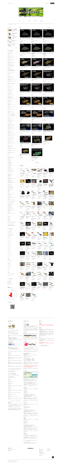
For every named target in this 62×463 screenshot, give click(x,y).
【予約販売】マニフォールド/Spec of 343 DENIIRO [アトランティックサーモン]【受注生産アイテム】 (28, 228)
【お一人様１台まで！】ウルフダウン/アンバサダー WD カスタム (33, 287)
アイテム (53, 3)
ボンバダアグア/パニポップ (22, 277)
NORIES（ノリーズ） (12, 24)
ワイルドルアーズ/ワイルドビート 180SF (28, 246)
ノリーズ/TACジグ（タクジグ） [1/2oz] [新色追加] (48, 53)
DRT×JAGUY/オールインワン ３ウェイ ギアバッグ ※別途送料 (39, 207)
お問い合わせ (48, 450)
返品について (40, 451)
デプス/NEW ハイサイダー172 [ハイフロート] (28, 266)
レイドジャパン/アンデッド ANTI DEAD (51, 287)
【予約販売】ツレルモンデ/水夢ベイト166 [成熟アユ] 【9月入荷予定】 (22, 287)
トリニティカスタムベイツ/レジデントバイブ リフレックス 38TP (14, 34)
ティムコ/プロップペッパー (33, 298)
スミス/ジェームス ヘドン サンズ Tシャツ (51, 237)
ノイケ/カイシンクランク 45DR (33, 216)
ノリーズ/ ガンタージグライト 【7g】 (48, 92)
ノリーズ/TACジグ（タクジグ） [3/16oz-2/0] (25, 39)
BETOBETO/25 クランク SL (14, 40)
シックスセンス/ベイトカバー (39, 277)
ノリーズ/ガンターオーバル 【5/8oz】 (36, 131)
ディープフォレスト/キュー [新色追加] (28, 298)
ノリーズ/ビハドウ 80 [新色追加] (45, 227)
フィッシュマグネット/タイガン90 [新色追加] (22, 216)
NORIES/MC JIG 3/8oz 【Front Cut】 (25, 143)
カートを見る (48, 449)
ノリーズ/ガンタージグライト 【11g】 (25, 92)
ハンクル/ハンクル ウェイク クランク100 (33, 195)
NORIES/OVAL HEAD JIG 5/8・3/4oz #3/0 (25, 155)
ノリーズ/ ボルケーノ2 (28, 184)
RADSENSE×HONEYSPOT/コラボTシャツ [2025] (51, 196)
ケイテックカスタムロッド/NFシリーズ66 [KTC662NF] (28, 277)
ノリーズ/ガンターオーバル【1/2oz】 (24, 131)
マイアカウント (49, 448)
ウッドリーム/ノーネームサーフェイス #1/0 (51, 227)
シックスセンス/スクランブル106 (22, 227)
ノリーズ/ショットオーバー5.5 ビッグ (22, 246)
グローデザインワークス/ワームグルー (22, 184)
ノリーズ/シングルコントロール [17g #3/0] (22, 237)
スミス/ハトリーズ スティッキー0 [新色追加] (22, 173)
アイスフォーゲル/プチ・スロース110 (45, 277)
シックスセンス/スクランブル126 (33, 267)
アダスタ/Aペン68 (39, 246)
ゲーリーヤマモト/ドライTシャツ (28, 256)
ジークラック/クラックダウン (51, 173)
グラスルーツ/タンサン (39, 195)
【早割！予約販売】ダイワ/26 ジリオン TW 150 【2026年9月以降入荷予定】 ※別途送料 (51, 185)
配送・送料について (41, 450)
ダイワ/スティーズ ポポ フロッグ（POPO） (28, 216)
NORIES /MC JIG (45, 141)
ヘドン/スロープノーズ (39, 216)
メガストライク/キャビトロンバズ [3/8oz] (22, 298)
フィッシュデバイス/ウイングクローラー (51, 206)
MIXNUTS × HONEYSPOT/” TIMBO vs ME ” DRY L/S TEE (45, 237)
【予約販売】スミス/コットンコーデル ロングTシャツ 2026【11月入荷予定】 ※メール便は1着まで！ (39, 185)
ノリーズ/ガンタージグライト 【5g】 (36, 92)
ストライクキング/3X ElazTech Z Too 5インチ (33, 237)
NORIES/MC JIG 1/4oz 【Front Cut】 (48, 131)
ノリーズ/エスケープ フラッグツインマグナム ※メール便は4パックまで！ (22, 257)
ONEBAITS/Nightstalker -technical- (45, 287)
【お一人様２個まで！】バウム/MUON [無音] (14, 29)
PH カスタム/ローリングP (39, 226)
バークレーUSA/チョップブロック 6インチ (33, 227)
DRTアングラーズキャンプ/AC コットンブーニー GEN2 (45, 174)
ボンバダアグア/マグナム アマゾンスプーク (28, 237)
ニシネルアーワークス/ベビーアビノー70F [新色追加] (28, 207)
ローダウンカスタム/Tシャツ (51, 267)
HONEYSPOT (9, 450)
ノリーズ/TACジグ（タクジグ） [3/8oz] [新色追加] (36, 53)
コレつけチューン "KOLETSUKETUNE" (51, 277)
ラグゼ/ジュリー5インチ (28, 173)
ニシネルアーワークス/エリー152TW (39, 287)
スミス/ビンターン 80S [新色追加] (45, 267)
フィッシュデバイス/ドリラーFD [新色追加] (51, 216)
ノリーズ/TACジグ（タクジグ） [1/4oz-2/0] (36, 39)
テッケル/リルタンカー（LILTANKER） (45, 216)
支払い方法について (41, 449)
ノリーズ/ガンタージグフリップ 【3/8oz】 (24, 119)
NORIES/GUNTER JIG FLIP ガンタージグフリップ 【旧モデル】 (36, 157)
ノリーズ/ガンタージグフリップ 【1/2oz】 (35, 119)
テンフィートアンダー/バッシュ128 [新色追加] (45, 184)
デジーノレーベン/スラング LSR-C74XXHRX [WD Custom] (39, 174)
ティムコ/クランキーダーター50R (51, 246)
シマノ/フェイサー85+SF (45, 246)
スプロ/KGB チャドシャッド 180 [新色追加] (45, 195)
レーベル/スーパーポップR (45, 206)
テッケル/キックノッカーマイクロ (33, 277)
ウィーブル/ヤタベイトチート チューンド (33, 184)
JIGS (15, 24)
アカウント (48, 3)
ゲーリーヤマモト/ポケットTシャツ (45, 256)
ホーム (8, 24)
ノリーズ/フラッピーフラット (51, 256)
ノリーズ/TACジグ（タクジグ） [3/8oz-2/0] (48, 39)
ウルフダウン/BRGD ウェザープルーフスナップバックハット (28, 196)
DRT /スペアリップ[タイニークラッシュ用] (14, 37)
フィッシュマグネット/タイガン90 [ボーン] (33, 256)
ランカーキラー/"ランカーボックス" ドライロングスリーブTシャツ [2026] (22, 196)
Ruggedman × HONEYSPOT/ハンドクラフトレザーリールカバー (39, 268)
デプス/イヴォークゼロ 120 (33, 246)
